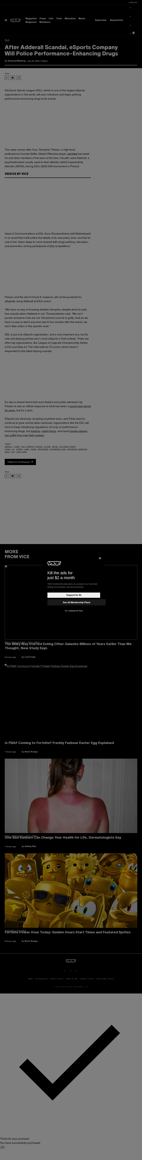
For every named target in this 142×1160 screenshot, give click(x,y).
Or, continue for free (74, 611)
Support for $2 (73, 595)
